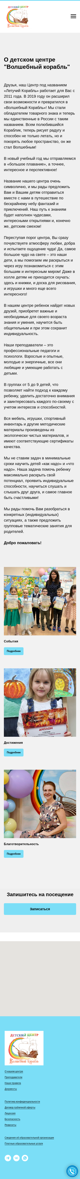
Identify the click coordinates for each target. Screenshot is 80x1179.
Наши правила (13, 1083)
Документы (11, 1089)
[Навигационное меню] (73, 16)
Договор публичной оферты (20, 1107)
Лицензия (10, 1113)
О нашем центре (14, 1071)
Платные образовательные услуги (24, 1143)
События (11, 641)
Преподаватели (13, 1077)
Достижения (13, 742)
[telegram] (8, 1160)
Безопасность (12, 1119)
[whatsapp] (25, 1160)
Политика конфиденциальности (22, 1101)
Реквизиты (10, 1125)
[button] (40, 909)
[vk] (16, 1160)
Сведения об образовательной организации (29, 1137)
